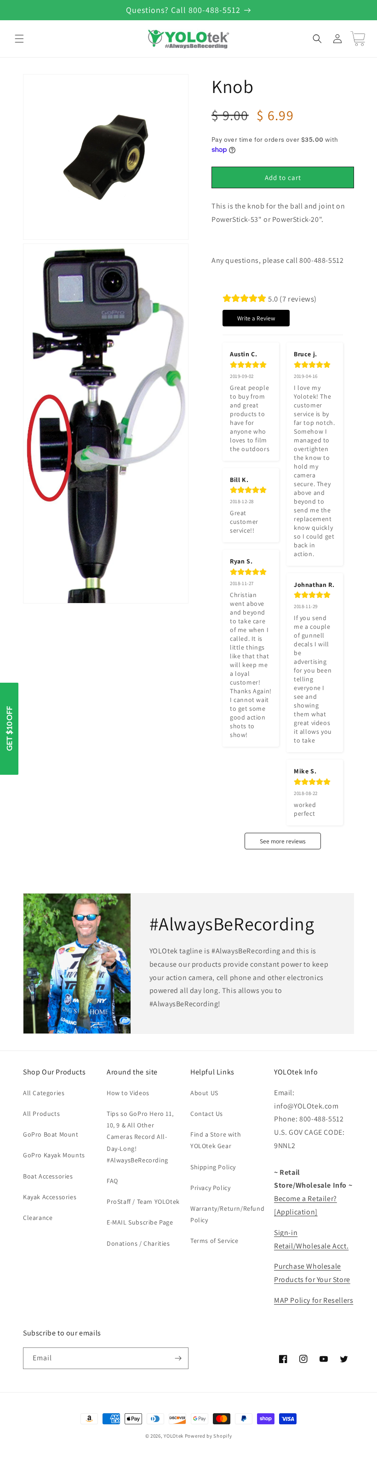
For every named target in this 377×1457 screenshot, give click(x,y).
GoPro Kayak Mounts (54, 1155)
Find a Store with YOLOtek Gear (215, 1140)
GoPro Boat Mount (51, 1134)
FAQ (112, 1181)
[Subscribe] (178, 1358)
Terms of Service (214, 1240)
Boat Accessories (48, 1176)
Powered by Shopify (208, 1436)
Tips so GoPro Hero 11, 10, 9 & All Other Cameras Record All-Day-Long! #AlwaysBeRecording (140, 1136)
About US (204, 1093)
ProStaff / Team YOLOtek (143, 1201)
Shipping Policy (213, 1167)
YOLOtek (173, 1436)
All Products (41, 1113)
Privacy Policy (210, 1188)
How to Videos (128, 1093)
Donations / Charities (138, 1243)
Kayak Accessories (49, 1197)
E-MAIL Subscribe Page (140, 1222)
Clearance (37, 1217)
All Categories (43, 1093)
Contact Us (206, 1113)
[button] (19, 39)
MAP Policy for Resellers (313, 1300)
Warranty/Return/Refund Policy (227, 1214)
